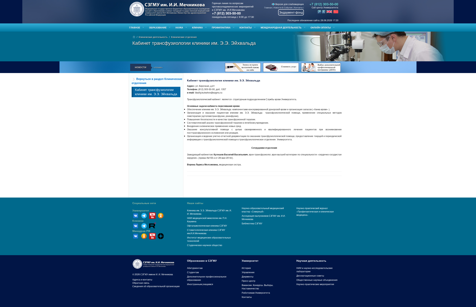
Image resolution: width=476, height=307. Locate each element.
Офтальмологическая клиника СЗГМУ (207, 225)
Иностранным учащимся (200, 284)
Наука (179, 27)
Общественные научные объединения (316, 279)
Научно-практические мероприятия (315, 284)
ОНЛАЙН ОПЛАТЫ (321, 27)
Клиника (197, 27)
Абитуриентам (194, 267)
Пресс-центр (248, 280)
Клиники (138, 220)
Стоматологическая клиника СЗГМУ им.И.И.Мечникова (206, 231)
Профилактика (221, 27)
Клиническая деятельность (153, 36)
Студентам (193, 272)
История (246, 267)
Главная (268, 7)
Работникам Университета (256, 292)
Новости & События (283, 7)
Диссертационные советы (310, 275)
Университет (140, 210)
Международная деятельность (281, 27)
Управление (248, 272)
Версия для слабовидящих (289, 4)
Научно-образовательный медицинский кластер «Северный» (263, 209)
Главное (134, 27)
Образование (158, 27)
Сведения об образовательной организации (156, 286)
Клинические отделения (184, 36)
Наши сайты (195, 203)
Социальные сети (144, 203)
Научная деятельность (311, 260)
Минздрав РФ (141, 231)
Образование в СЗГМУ (202, 260)
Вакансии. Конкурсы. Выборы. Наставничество (257, 286)
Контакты (298, 7)
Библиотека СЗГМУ (252, 223)
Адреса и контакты (142, 279)
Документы (247, 276)
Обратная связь (140, 282)
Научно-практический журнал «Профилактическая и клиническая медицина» (315, 211)
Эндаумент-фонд (291, 12)
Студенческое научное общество (204, 245)
